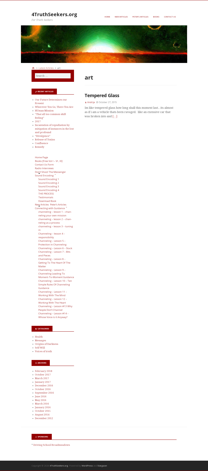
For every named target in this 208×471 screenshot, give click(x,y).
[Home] (33, 68)
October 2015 (43, 410)
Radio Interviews (44, 168)
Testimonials (45, 197)
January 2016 (43, 407)
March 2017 (42, 378)
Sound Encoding (44, 175)
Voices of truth (43, 351)
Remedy (39, 146)
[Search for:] (53, 75)
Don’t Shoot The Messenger (50, 172)
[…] (114, 116)
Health (39, 336)
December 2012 (44, 418)
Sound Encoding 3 (48, 186)
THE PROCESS (46, 193)
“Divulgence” (42, 136)
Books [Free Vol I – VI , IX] (49, 161)
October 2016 (43, 389)
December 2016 (44, 385)
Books (156, 16)
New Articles (121, 16)
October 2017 (43, 374)
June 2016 (40, 396)
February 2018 (43, 371)
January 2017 (43, 382)
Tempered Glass (102, 95)
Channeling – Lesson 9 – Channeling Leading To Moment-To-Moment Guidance (56, 273)
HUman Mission (44, 110)
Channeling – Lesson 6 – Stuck (55, 248)
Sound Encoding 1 (48, 179)
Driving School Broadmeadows (51, 444)
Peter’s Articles (140, 16)
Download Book (47, 201)
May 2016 (40, 400)
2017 (38, 121)
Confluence (41, 143)
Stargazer (102, 465)
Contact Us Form (44, 164)
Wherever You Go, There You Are (54, 106)
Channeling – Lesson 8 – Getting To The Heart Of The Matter (54, 262)
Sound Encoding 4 (48, 190)
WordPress (87, 465)
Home (107, 16)
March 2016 (42, 403)
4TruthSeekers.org (54, 14)
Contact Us (170, 16)
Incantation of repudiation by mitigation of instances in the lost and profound (54, 129)
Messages (40, 340)
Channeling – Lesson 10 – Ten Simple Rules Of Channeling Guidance (55, 284)
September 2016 (44, 392)
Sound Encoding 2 (48, 182)
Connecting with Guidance (50, 208)
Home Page (41, 157)
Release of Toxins (45, 139)
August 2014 (42, 414)
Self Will (40, 347)
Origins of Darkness (46, 344)
